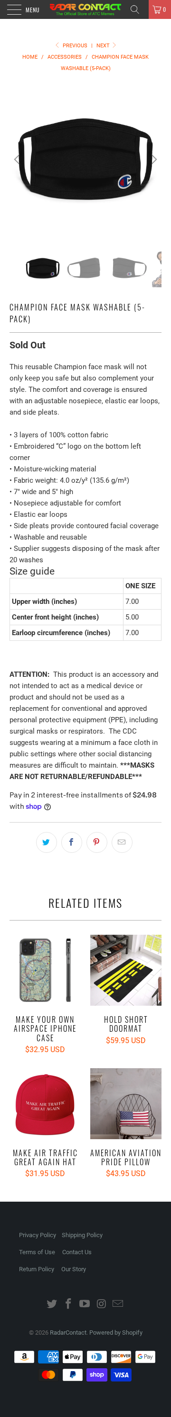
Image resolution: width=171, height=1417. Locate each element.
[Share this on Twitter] (46, 842)
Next (103, 46)
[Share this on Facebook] (71, 842)
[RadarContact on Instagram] (102, 1304)
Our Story (73, 1269)
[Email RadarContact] (118, 1304)
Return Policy (36, 1269)
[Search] (138, 9)
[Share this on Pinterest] (96, 842)
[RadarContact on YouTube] (85, 1304)
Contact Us (77, 1252)
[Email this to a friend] (122, 842)
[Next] (152, 159)
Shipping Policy (82, 1235)
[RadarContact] (85, 9)
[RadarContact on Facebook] (68, 1304)
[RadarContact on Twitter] (52, 1304)
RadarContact (68, 1332)
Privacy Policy (37, 1235)
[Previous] (18, 159)
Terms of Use (37, 1252)
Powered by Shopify (115, 1332)
